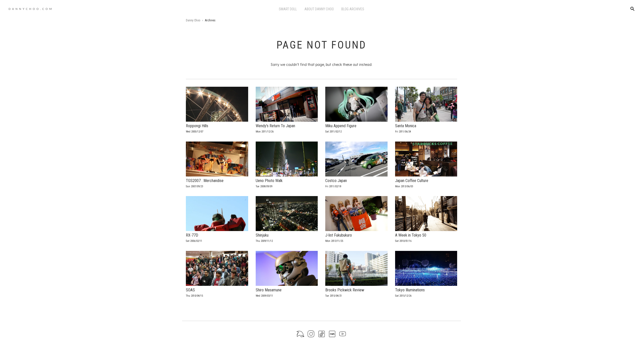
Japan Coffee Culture (411, 180)
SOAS (190, 290)
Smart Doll (288, 9)
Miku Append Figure (340, 125)
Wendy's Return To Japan (275, 125)
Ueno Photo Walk (269, 180)
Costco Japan (336, 180)
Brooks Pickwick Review (344, 290)
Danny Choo (193, 20)
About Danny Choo (319, 9)
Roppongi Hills (197, 125)
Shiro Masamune (269, 290)
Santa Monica (405, 125)
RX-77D (192, 235)
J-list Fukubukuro (338, 235)
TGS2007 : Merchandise (205, 180)
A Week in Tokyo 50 (410, 235)
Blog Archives (352, 9)
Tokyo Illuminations (410, 290)
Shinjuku (262, 235)
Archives (210, 20)
